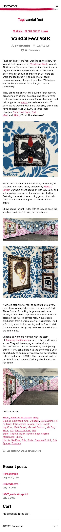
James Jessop (26, 424)
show (44, 31)
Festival (18, 31)
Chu (26, 420)
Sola (24, 440)
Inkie (15, 424)
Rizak (22, 433)
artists (24, 102)
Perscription (10, 473)
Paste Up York (22, 430)
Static (31, 440)
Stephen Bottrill (43, 440)
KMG (38, 424)
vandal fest (12, 450)
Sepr (37, 433)
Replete (14, 433)
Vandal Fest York (30, 38)
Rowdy (30, 433)
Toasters (16, 443)
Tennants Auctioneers (17, 340)
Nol (11, 430)
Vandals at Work (39, 64)
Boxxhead (17, 420)
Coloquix (34, 420)
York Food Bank (21, 112)
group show (32, 31)
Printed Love (10, 483)
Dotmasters (47, 420)
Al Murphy (26, 417)
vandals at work (27, 450)
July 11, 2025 (43, 45)
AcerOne (15, 417)
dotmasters (24, 45)
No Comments (32, 50)
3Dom (6, 417)
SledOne (15, 440)
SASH (16, 115)
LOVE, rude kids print (15, 494)
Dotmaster (10, 6)
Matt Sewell (20, 427)
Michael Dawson (36, 427)
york (38, 450)
